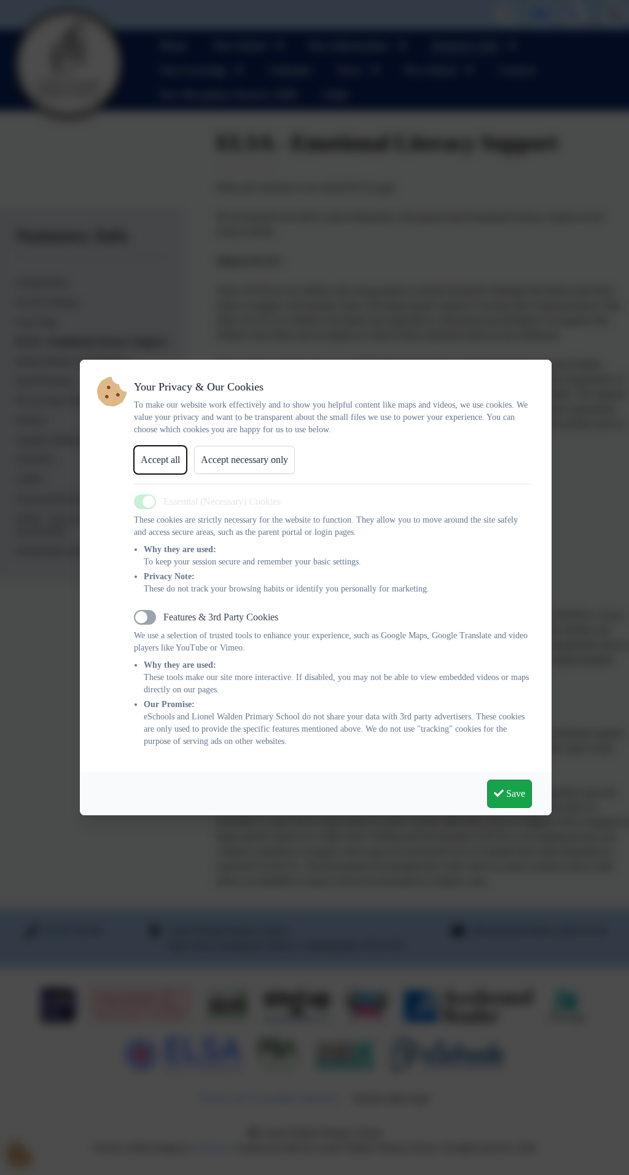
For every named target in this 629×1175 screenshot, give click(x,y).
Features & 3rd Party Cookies (220, 617)
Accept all (160, 459)
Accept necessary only (244, 459)
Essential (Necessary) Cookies (222, 501)
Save (514, 793)
